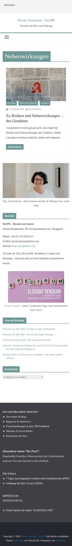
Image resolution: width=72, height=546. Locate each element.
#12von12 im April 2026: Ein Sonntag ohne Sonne (27, 340)
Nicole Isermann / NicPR (36, 20)
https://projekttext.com (23, 246)
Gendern (45, 103)
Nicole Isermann (34, 109)
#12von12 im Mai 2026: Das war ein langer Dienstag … (29, 334)
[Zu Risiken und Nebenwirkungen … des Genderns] (36, 84)
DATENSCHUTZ (12, 500)
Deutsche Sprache (28, 103)
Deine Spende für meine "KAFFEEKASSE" (30, 510)
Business (11, 103)
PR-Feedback (42, 426)
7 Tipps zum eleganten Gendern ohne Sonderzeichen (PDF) (37, 478)
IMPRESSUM (10, 495)
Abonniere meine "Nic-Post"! (21, 451)
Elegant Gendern (12, 306)
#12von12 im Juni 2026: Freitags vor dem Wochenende (29, 329)
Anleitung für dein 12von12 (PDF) (24, 483)
